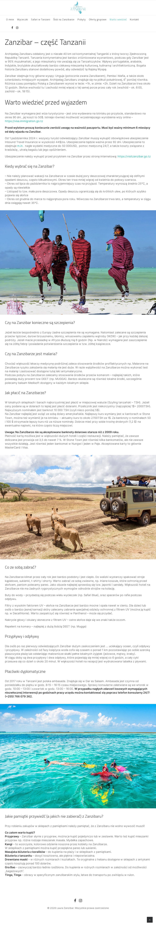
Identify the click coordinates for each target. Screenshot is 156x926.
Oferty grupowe (97, 19)
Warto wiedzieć (118, 19)
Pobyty (82, 19)
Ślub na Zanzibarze (63, 19)
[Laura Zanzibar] (78, 8)
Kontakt (134, 19)
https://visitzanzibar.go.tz (134, 156)
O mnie (10, 19)
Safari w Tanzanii (40, 19)
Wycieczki (22, 19)
